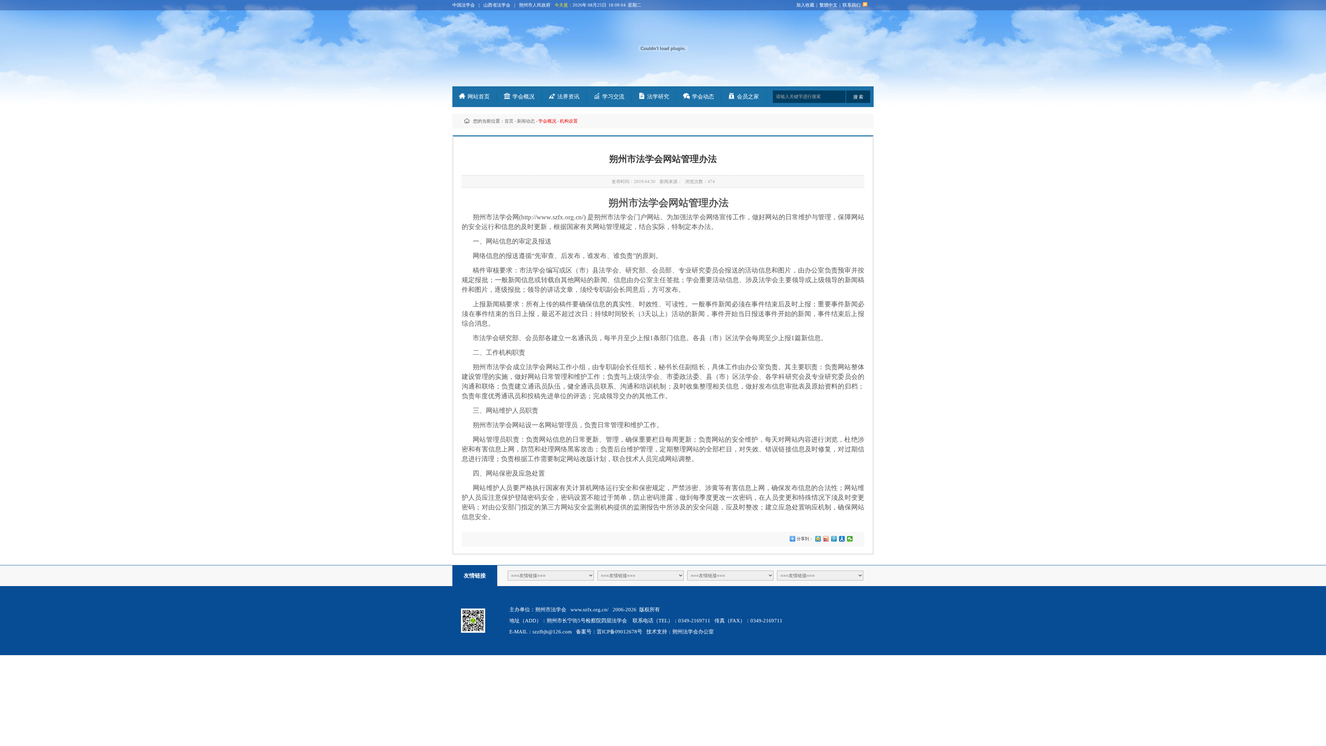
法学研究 (658, 96)
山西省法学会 (496, 5)
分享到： (804, 538)
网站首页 (479, 96)
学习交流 (613, 96)
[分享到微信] (850, 539)
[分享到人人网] (842, 539)
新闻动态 (526, 121)
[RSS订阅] (865, 5)
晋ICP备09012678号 (619, 631)
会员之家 (748, 96)
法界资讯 (568, 96)
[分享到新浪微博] (826, 539)
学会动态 (703, 96)
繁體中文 (828, 5)
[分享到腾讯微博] (834, 539)
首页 (509, 121)
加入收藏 (805, 5)
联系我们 (852, 5)
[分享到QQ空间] (818, 539)
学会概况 (523, 96)
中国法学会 (463, 5)
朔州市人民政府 (534, 5)
